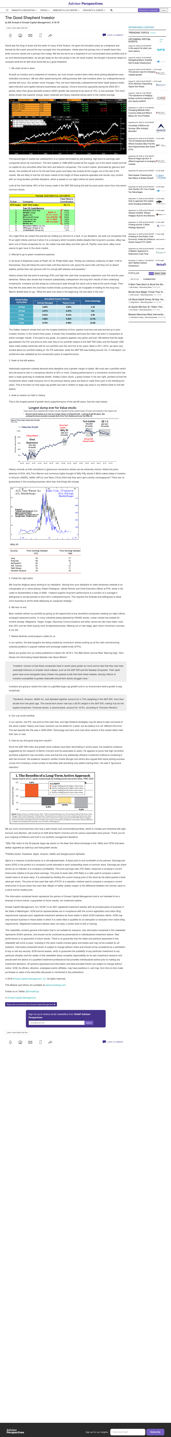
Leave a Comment (115, 35)
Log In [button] (163, 10)
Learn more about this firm (17, 28)
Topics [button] (44, 10)
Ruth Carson (134, 295)
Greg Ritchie (134, 302)
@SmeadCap (32, 991)
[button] (10, 35)
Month (157, 273)
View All (153, 33)
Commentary (149, 279)
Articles (134, 279)
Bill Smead (13, 22)
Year (163, 273)
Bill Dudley (134, 287)
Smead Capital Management (36, 22)
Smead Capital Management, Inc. (29, 978)
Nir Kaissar (134, 310)
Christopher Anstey (136, 317)
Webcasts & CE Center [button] (65, 10)
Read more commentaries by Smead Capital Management (30, 1004)
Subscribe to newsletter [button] (148, 10)
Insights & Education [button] (23, 10)
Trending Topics (138, 32)
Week (151, 273)
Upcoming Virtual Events (139, 40)
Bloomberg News (146, 287)
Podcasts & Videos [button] (93, 10)
